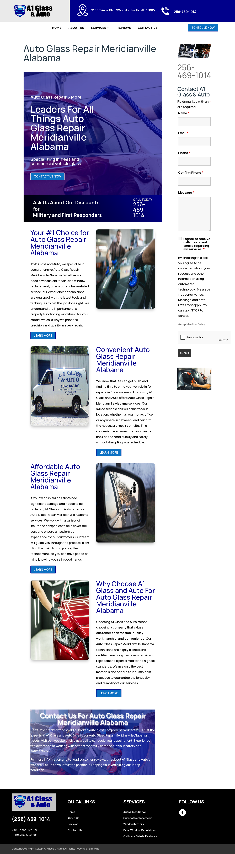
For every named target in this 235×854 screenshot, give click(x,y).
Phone (184, 153)
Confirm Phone (190, 172)
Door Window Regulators (139, 830)
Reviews (123, 27)
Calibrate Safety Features (140, 836)
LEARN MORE (43, 335)
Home (57, 27)
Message (186, 192)
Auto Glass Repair (134, 812)
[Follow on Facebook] (182, 812)
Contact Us (147, 27)
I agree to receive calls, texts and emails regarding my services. (196, 244)
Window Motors (133, 824)
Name (183, 113)
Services (98, 27)
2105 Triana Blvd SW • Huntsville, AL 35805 (123, 10)
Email (183, 133)
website (59, 740)
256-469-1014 (185, 11)
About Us (76, 27)
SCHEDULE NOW (203, 27)
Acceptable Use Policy (191, 324)
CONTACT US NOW (47, 176)
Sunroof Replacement (137, 818)
